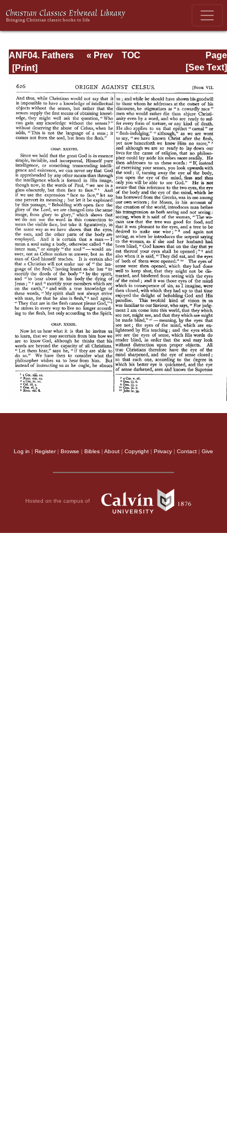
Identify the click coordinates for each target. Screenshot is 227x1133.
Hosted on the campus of (58, 501)
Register (45, 451)
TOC (131, 55)
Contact (187, 451)
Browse (70, 451)
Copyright (137, 451)
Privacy (163, 451)
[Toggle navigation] (207, 15)
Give (207, 451)
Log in (22, 451)
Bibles (92, 451)
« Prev (100, 55)
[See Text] (206, 67)
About (112, 451)
